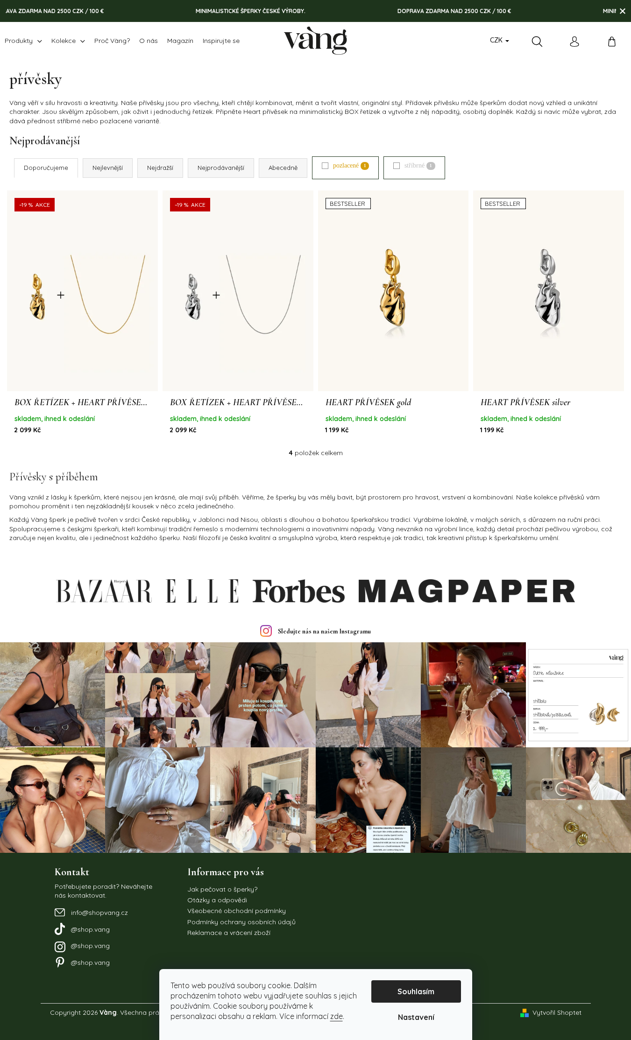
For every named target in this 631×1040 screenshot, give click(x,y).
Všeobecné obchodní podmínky (236, 910)
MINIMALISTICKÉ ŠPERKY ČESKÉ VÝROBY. (230, 10)
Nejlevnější (107, 167)
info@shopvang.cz (99, 912)
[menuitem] (23, 40)
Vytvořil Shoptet (556, 1012)
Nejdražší (160, 167)
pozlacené (349, 165)
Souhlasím (415, 991)
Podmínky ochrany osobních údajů (241, 922)
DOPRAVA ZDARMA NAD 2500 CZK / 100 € (433, 10)
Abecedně (283, 167)
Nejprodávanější (221, 167)
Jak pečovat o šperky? (222, 889)
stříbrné (418, 165)
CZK (497, 40)
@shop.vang (90, 929)
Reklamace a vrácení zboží (228, 932)
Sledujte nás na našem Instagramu (324, 631)
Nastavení (416, 1017)
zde (336, 1016)
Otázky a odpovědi (217, 900)
